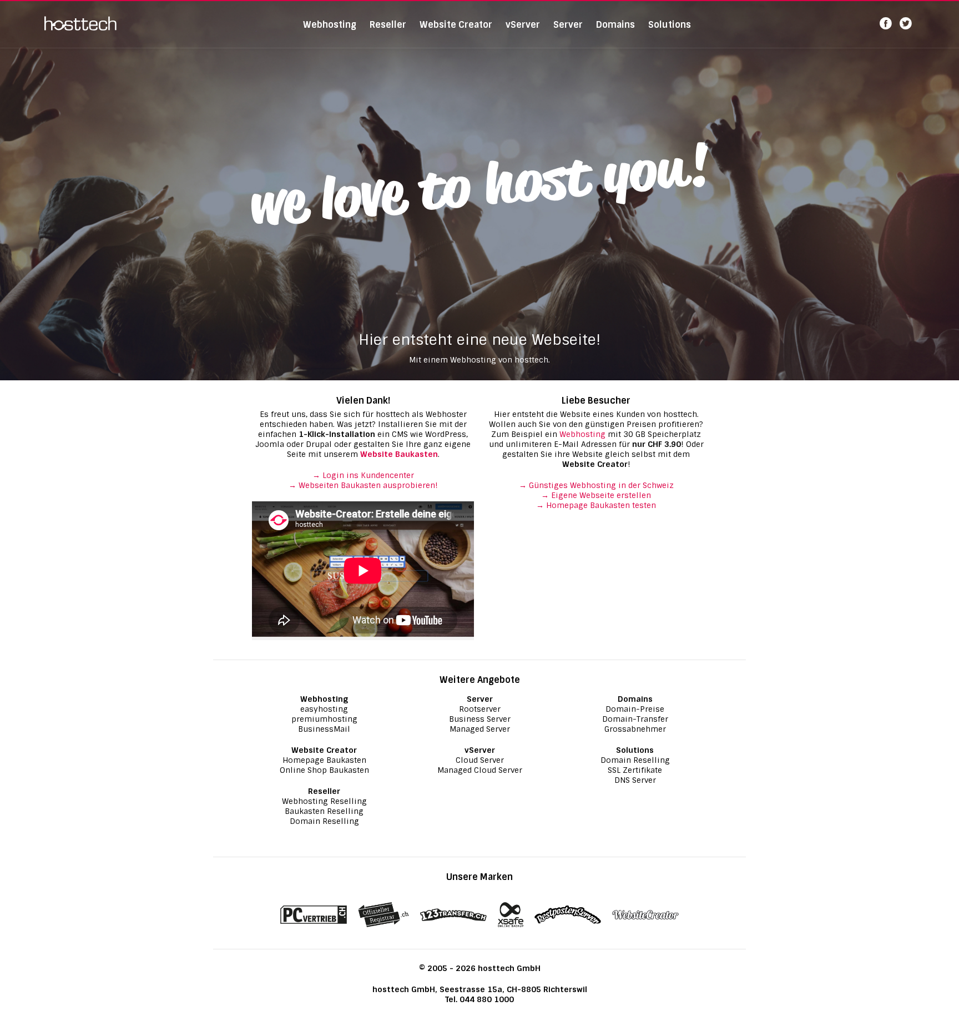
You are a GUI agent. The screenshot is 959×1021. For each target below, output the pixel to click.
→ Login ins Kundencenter (363, 475)
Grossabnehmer (635, 729)
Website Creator (456, 25)
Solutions (669, 25)
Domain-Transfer (635, 719)
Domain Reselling (324, 821)
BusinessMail (324, 729)
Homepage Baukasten (324, 760)
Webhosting (329, 25)
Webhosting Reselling (324, 801)
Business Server (480, 719)
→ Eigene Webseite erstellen (596, 495)
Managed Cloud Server (479, 770)
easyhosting (324, 709)
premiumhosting (324, 719)
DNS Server (635, 780)
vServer (523, 25)
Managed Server (480, 729)
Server (568, 25)
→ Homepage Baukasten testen (596, 505)
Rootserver (480, 709)
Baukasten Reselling (324, 811)
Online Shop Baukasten (324, 770)
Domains (615, 25)
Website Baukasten (399, 454)
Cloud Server (480, 760)
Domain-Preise (634, 709)
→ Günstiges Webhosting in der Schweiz (596, 485)
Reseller (388, 25)
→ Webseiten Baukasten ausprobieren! (363, 485)
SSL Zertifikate (635, 770)
